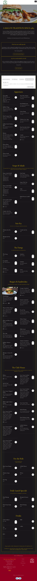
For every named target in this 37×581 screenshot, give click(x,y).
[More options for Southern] (33, 256)
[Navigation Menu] (36, 1)
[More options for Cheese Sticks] (16, 155)
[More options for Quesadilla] (16, 97)
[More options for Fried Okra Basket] (33, 97)
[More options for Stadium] (33, 263)
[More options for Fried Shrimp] (16, 499)
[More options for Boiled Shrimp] (33, 411)
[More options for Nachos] (16, 135)
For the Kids (22, 79)
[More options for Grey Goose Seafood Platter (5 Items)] (33, 391)
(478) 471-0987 (9, 563)
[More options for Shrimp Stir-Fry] (16, 238)
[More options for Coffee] (33, 528)
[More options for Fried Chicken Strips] (33, 419)
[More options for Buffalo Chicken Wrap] (16, 344)
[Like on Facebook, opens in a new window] (8, 570)
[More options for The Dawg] (16, 256)
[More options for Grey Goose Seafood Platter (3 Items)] (16, 442)
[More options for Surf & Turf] (16, 385)
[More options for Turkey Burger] (33, 321)
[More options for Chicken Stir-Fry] (16, 231)
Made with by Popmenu (12, 555)
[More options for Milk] (33, 521)
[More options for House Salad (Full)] (16, 187)
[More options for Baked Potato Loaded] (33, 198)
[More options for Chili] (33, 190)
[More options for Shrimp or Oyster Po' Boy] (16, 354)
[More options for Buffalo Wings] (16, 109)
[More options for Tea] (16, 529)
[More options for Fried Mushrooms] (33, 105)
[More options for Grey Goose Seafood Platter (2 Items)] (16, 428)
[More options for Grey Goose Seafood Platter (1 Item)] (16, 413)
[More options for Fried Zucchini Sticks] (33, 129)
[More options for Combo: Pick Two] (16, 213)
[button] (10, 100)
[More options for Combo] (33, 136)
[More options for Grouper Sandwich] (33, 290)
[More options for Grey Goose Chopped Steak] (16, 393)
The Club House (14, 79)
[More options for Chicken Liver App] (33, 121)
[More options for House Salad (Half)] (16, 175)
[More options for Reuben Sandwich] (33, 301)
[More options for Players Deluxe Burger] (16, 309)
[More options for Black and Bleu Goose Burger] (16, 322)
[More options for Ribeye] (16, 377)
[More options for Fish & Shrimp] (33, 506)
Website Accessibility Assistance (18, 575)
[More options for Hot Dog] (16, 481)
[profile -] (33, 1)
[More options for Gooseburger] (16, 298)
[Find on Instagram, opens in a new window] (10, 570)
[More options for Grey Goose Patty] (33, 404)
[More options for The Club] (16, 335)
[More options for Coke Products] (16, 521)
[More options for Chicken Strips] (16, 474)
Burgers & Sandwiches (6, 79)
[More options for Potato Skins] (16, 146)
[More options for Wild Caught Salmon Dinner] (16, 403)
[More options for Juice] (16, 535)
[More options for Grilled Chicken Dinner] (33, 427)
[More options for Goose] (33, 271)
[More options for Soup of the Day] (33, 184)
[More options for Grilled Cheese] (33, 468)
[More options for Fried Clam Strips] (16, 506)
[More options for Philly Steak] (33, 331)
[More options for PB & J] (33, 474)
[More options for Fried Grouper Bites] (16, 118)
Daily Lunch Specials (29, 79)
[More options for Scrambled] (16, 262)
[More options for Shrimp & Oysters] (33, 499)
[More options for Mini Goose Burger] (16, 468)
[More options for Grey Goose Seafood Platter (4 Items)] (33, 377)
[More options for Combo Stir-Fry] (33, 231)
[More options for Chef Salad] (33, 175)
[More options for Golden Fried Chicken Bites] (16, 125)
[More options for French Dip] (33, 312)
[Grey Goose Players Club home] (5, 2)
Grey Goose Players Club (32, 560)
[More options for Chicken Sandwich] (33, 342)
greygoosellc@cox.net (9, 564)
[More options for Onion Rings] (33, 113)
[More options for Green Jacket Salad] (16, 201)
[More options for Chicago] (16, 270)
